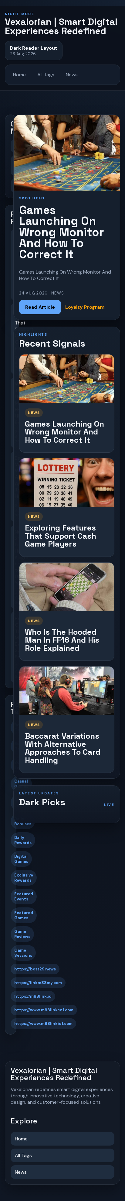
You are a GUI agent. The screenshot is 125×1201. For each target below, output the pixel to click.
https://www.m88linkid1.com (43, 1023)
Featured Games (23, 915)
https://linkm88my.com (38, 982)
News (72, 75)
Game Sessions (23, 953)
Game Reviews (22, 934)
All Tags (45, 75)
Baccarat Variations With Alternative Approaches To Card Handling (62, 748)
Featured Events (23, 896)
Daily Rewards (23, 840)
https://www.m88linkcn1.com (43, 1010)
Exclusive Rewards (23, 878)
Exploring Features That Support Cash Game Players (60, 536)
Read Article (40, 307)
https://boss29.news (35, 969)
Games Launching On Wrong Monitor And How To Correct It (64, 432)
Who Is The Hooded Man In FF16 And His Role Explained (62, 640)
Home (19, 75)
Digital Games (21, 859)
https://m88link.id (33, 996)
